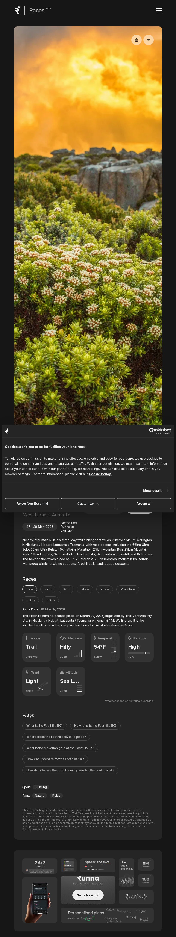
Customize (85, 503)
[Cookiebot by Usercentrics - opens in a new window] (152, 431)
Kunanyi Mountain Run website (41, 829)
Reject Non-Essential (32, 503)
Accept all (144, 503)
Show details (152, 490)
